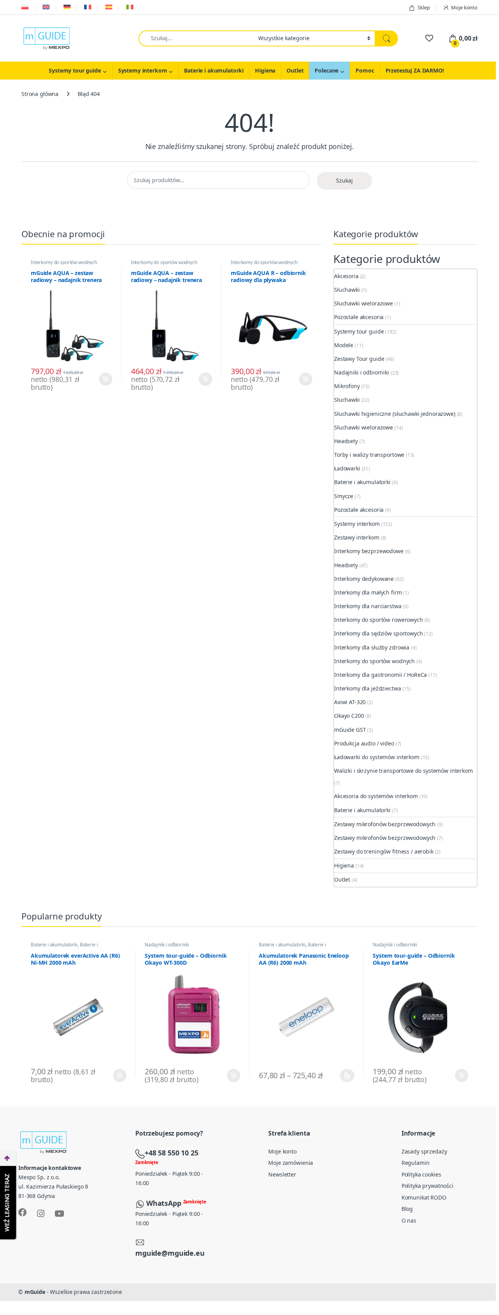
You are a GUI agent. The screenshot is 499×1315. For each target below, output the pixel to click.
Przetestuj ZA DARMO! (415, 70)
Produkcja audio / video (364, 743)
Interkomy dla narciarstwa (368, 606)
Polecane (326, 70)
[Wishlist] (429, 38)
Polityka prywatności (427, 1185)
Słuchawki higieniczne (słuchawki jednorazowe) (394, 413)
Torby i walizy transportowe (369, 454)
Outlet (295, 70)
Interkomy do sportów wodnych (64, 262)
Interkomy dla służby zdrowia (371, 647)
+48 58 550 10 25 (171, 1152)
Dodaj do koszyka (102, 379)
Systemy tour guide (75, 70)
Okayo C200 (349, 715)
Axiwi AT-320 (350, 702)
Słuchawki (347, 289)
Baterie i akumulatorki (214, 70)
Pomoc (365, 70)
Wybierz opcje (343, 1075)
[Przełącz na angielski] (45, 7)
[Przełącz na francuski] (87, 7)
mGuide (35, 1291)
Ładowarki (347, 468)
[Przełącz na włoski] (129, 7)
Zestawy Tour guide (359, 358)
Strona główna (39, 94)
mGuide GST (350, 729)
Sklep (424, 7)
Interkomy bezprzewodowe (368, 551)
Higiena (265, 70)
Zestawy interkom (356, 537)
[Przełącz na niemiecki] (66, 7)
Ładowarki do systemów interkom (376, 757)
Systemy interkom (142, 70)
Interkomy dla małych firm (368, 592)
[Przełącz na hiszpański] (108, 7)
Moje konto (464, 7)
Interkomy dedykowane (364, 578)
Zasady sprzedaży (424, 1151)
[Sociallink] (22, 1212)
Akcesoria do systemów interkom (376, 796)
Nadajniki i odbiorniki (361, 372)
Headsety (346, 441)
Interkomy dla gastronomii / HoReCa (380, 674)
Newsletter (282, 1174)
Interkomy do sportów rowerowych (378, 619)
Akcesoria (346, 276)
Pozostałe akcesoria (359, 317)
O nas (409, 1220)
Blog (407, 1208)
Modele (343, 345)
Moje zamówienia (290, 1162)
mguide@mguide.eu (170, 1253)
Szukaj (344, 180)
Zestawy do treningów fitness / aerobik (384, 851)
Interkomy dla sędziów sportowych (378, 633)
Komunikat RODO (424, 1197)
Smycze (343, 496)
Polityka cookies (421, 1174)
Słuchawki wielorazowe (363, 303)
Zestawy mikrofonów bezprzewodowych (384, 824)
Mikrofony (347, 386)
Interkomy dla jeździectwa (367, 688)
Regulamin (416, 1162)
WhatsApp (164, 1203)
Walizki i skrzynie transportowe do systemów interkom (403, 770)
